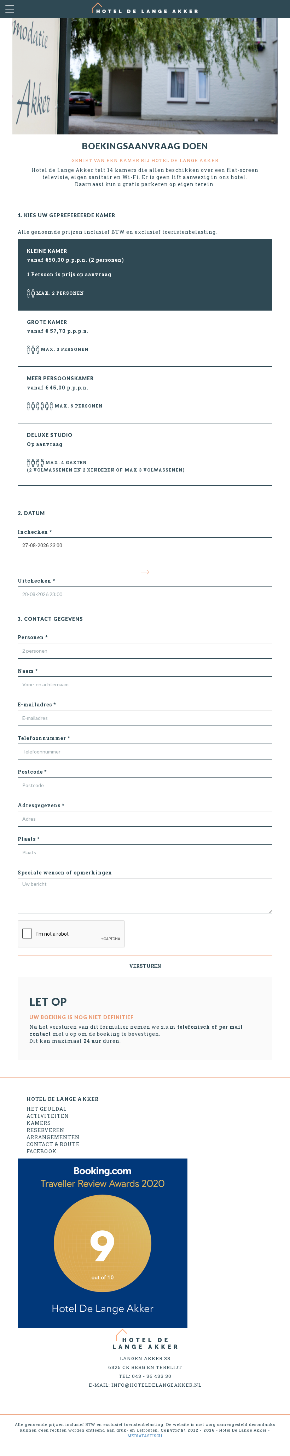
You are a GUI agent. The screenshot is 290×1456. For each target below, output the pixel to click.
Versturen (145, 966)
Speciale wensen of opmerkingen (65, 872)
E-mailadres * (37, 704)
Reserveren (45, 1130)
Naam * (28, 671)
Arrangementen (53, 1137)
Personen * (33, 637)
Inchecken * (35, 531)
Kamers (39, 1123)
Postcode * (32, 771)
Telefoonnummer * (44, 738)
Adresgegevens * (41, 805)
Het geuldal (47, 1108)
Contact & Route (53, 1144)
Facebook (42, 1151)
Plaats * (29, 839)
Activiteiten (48, 1116)
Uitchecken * (36, 580)
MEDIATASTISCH (145, 1435)
